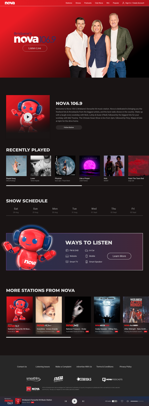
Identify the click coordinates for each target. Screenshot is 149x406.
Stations (69, 3)
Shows (78, 3)
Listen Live (34, 48)
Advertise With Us (84, 366)
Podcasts (88, 3)
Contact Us (22, 366)
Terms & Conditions (104, 366)
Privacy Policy (126, 366)
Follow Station (69, 127)
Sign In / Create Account (134, 3)
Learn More (119, 256)
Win (107, 3)
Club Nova (99, 3)
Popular (116, 3)
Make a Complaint (63, 366)
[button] (122, 401)
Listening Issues (43, 366)
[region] (77, 171)
